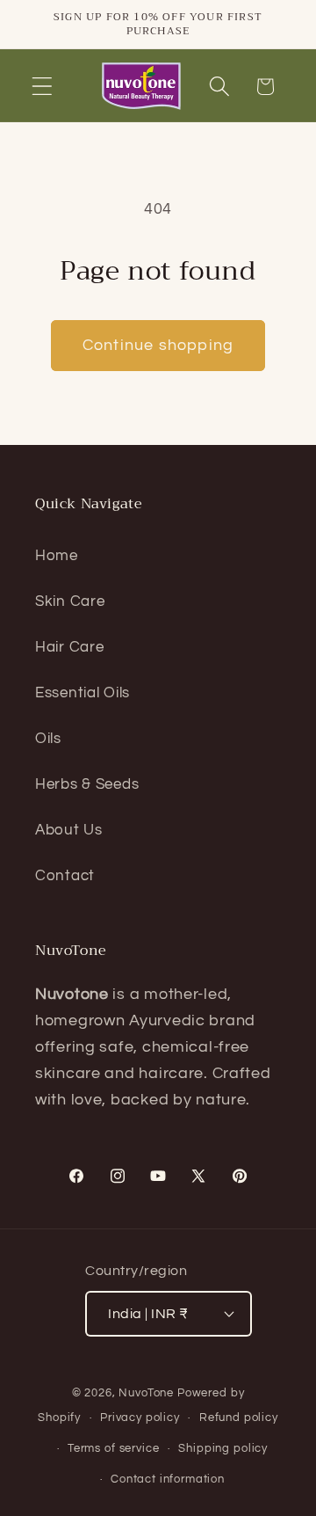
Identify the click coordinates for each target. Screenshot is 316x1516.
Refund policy (238, 1417)
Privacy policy (140, 1417)
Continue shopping (158, 345)
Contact (65, 876)
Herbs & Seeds (87, 784)
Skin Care (69, 601)
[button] (42, 86)
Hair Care (69, 647)
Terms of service (113, 1448)
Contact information (168, 1479)
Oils (48, 739)
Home (56, 556)
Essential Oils (82, 693)
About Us (69, 830)
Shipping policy (223, 1448)
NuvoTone (146, 1393)
